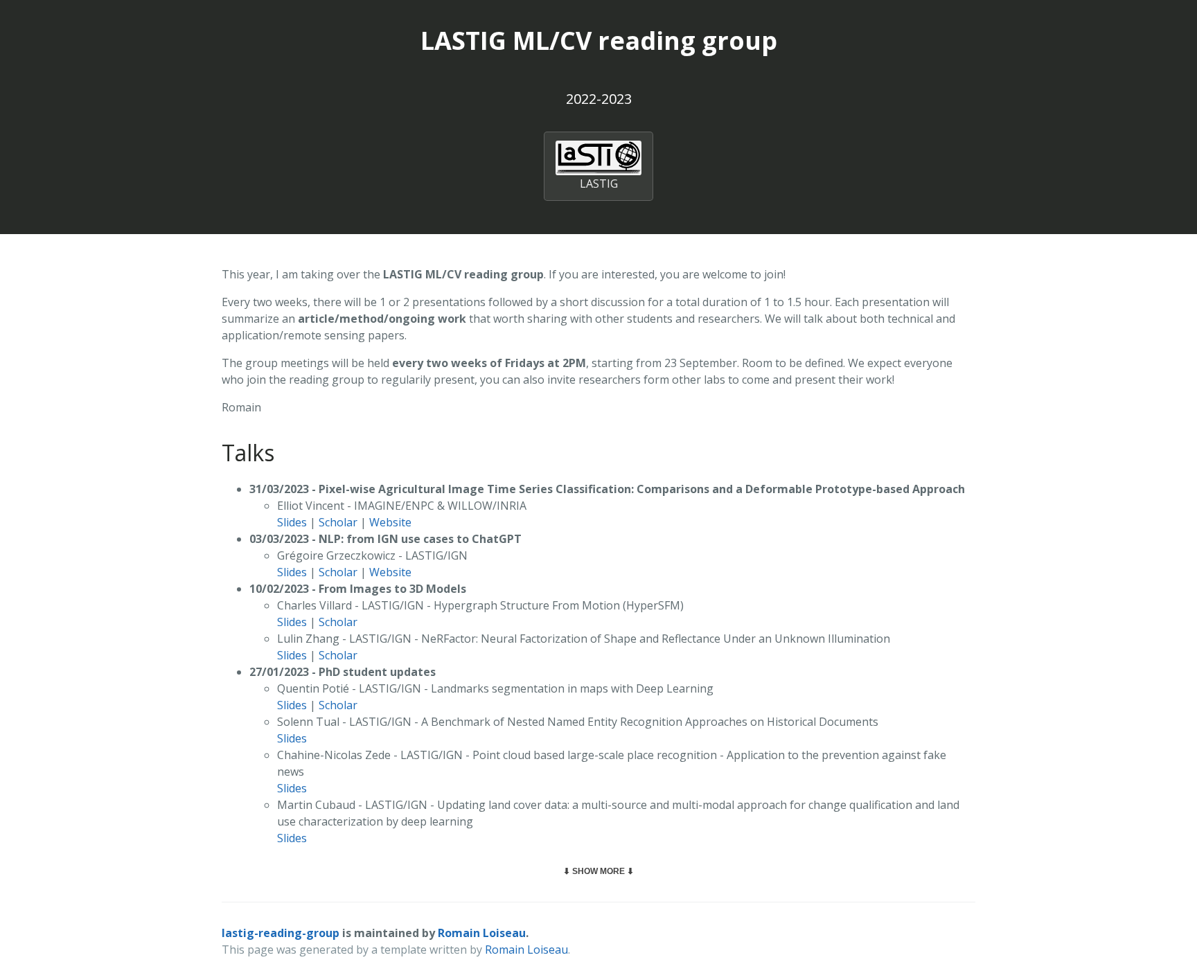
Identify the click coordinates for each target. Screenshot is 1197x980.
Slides (292, 522)
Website (390, 522)
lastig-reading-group (280, 933)
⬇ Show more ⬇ (598, 871)
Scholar (338, 522)
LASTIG (599, 183)
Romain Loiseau (482, 933)
